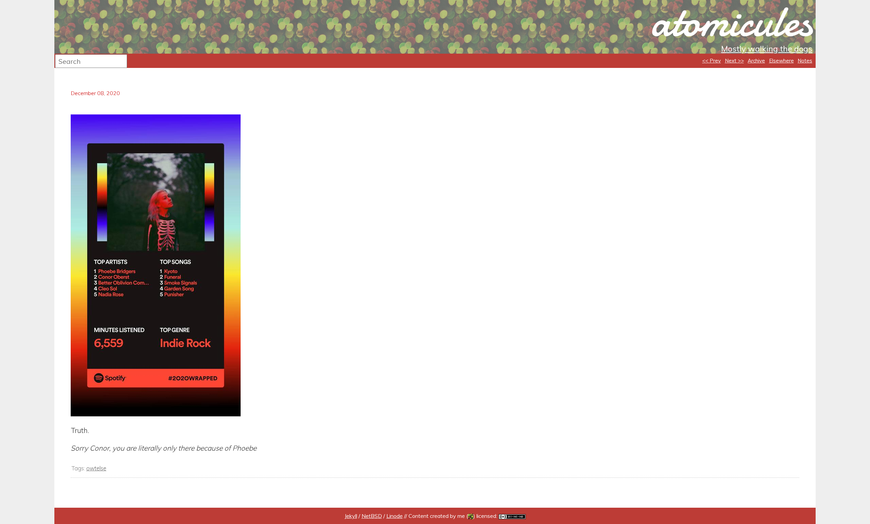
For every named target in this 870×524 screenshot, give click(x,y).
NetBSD (372, 515)
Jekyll (351, 515)
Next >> (734, 60)
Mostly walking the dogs (766, 48)
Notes (805, 60)
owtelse (96, 468)
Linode (394, 515)
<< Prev (711, 60)
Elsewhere (781, 60)
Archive (756, 60)
